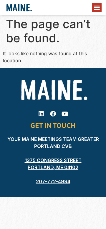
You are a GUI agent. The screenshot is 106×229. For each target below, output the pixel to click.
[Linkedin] (41, 114)
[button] (97, 7)
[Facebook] (53, 114)
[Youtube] (65, 114)
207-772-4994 (53, 181)
